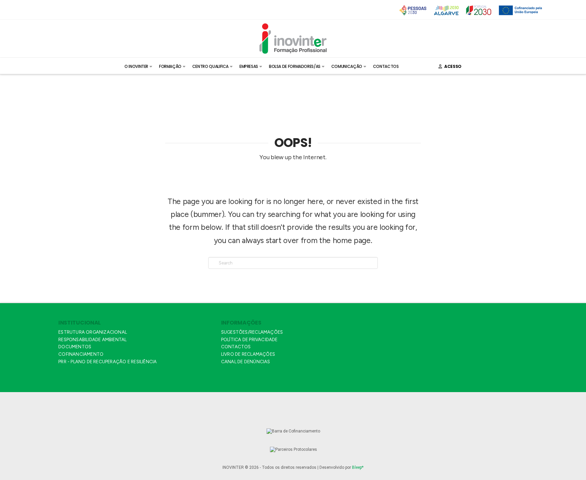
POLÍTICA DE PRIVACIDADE (249, 339)
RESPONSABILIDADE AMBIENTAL (92, 339)
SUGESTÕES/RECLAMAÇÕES (252, 332)
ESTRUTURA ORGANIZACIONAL (92, 332)
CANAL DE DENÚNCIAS (245, 361)
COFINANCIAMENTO (80, 354)
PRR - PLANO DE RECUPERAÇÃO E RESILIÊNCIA (107, 361)
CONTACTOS (236, 346)
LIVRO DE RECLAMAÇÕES (248, 354)
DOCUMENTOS (74, 346)
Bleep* (358, 467)
